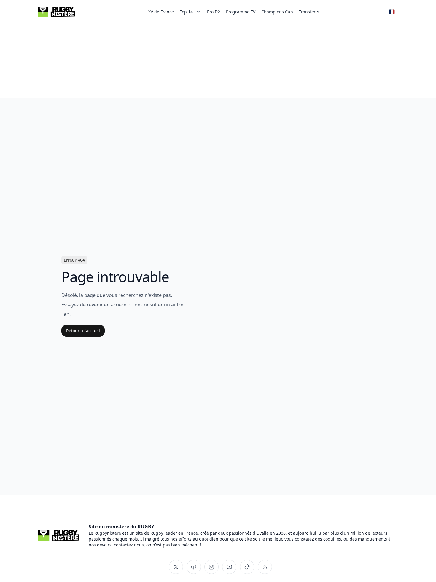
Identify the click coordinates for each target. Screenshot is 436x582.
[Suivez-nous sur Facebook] (194, 567)
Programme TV (240, 12)
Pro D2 (213, 12)
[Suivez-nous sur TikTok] (247, 567)
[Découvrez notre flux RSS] (265, 567)
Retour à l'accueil (83, 330)
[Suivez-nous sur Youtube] (229, 567)
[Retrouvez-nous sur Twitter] (176, 567)
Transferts (309, 12)
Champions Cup (277, 12)
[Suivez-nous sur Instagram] (211, 567)
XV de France (161, 12)
